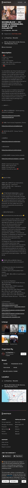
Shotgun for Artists (7, 424)
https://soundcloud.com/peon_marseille (13, 158)
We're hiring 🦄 (6, 429)
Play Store (19, 456)
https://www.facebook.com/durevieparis (13, 310)
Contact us (5, 444)
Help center (5, 442)
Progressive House (16, 363)
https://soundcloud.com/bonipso (11, 141)
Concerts (4, 433)
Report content (6, 447)
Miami (16, 427)
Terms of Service (13, 484)
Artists (3, 431)
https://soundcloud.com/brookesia (11, 150)
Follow (23, 353)
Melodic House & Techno (10, 371)
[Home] (6, 2)
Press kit (4, 427)
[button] (23, 354)
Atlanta (17, 429)
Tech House (6, 367)
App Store (7, 456)
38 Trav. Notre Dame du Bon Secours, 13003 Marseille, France (14, 385)
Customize (13, 481)
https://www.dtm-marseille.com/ (11, 317)
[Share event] (25, 2)
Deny (24, 481)
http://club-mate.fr (19, 306)
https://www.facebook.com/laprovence (13, 313)
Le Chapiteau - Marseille (10, 30)
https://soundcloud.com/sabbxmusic (12, 126)
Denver (17, 431)
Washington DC (19, 424)
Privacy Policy (5, 484)
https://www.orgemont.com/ (10, 305)
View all (17, 433)
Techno (5, 363)
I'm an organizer (6, 422)
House (15, 367)
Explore (20, 2)
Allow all (5, 481)
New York (17, 422)
